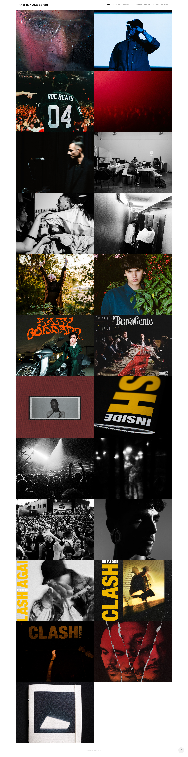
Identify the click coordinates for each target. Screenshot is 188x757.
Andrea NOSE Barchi (33, 4)
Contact (164, 5)
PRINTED (156, 5)
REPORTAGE (127, 5)
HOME (108, 5)
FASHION (147, 5)
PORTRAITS (117, 5)
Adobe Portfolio (97, 750)
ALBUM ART (138, 5)
